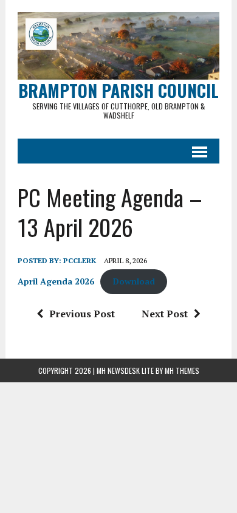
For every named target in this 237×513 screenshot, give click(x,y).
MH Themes (182, 370)
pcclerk (79, 260)
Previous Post (82, 313)
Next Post (165, 313)
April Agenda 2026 (56, 281)
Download (134, 281)
